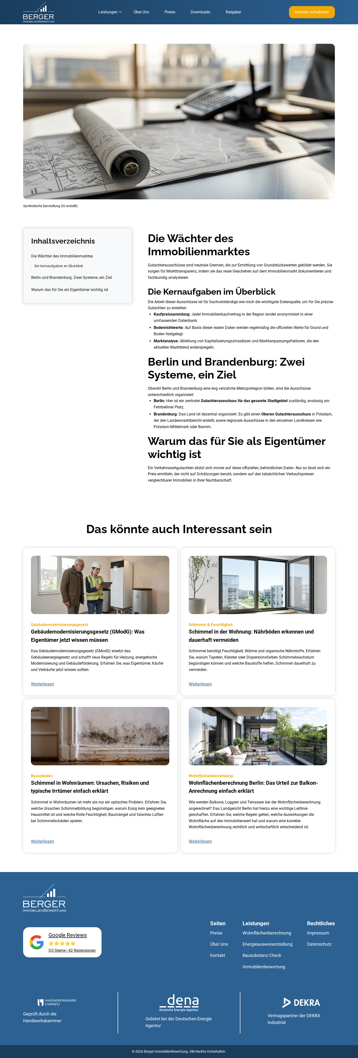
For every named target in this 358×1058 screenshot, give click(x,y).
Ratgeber (233, 12)
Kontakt (217, 955)
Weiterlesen (42, 684)
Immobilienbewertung (264, 966)
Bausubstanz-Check (262, 955)
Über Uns (141, 12)
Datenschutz (319, 944)
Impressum (318, 933)
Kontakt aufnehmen (312, 12)
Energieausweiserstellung (267, 944)
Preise (170, 12)
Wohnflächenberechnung (267, 933)
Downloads (200, 12)
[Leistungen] (110, 12)
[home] (38, 12)
